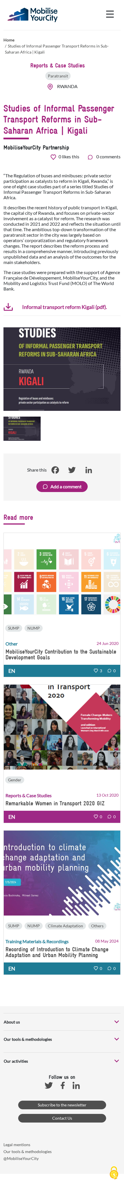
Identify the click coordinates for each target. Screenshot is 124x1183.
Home (8, 39)
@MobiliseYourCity (21, 1158)
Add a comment (66, 486)
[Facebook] (55, 470)
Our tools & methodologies (27, 1151)
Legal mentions (16, 1144)
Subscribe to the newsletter (62, 1104)
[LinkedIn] (88, 470)
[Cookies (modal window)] (114, 1173)
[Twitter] (71, 470)
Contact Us (62, 1118)
